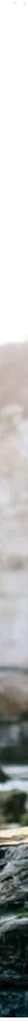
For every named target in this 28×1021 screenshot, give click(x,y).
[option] (14, 508)
